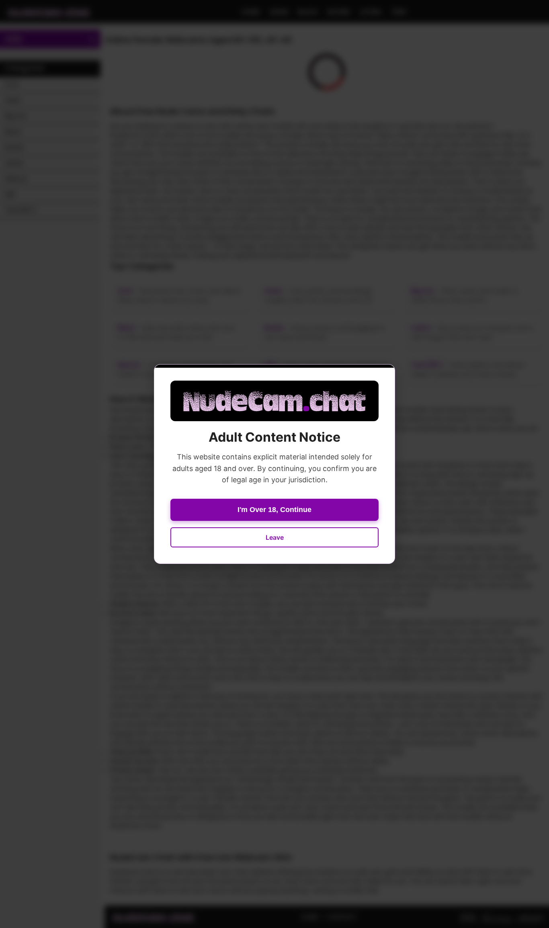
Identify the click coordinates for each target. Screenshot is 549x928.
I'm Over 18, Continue (274, 510)
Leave (275, 537)
